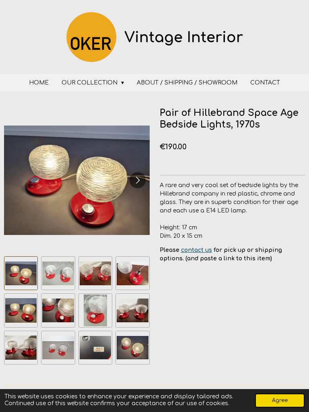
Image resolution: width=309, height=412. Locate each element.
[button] (21, 273)
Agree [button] (280, 400)
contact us (196, 250)
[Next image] (138, 180)
